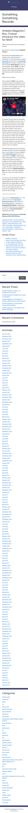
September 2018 (7, 460)
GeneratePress (14, 810)
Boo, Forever (16, 55)
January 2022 (6, 363)
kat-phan (4, 755)
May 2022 (5, 353)
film (3, 737)
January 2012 (6, 655)
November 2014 (6, 572)
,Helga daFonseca (13, 223)
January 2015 (6, 568)
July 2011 (4, 670)
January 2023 (6, 334)
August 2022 (6, 346)
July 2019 (5, 436)
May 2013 (5, 616)
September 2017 (7, 490)
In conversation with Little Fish (14, 244)
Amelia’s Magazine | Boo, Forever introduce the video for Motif (13, 35)
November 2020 (7, 397)
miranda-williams (7, 771)
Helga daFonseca (11, 154)
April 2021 (5, 385)
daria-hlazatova (6, 723)
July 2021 (5, 377)
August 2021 (5, 375)
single (4, 792)
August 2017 (5, 492)
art (3, 704)
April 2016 (5, 531)
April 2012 (5, 648)
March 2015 (5, 563)
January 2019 (6, 451)
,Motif (3, 225)
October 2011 (6, 663)
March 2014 (5, 592)
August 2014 (5, 580)
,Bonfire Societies (18, 220)
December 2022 (6, 336)
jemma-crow (5, 750)
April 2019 (5, 443)
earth (3, 725)
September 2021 (7, 373)
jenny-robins (5, 752)
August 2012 (5, 638)
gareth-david (6, 740)
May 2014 (5, 587)
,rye (3, 227)
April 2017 (5, 502)
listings (4, 764)
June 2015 (5, 555)
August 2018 (5, 463)
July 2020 (5, 407)
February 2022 (6, 360)
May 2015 (5, 558)
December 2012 (6, 629)
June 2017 (5, 497)
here (20, 198)
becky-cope (5, 706)
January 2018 (6, 480)
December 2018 (6, 453)
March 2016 (5, 533)
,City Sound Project (15, 221)
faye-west (5, 735)
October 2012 (6, 633)
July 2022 (5, 348)
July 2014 (5, 582)
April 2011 (5, 677)
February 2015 (6, 565)
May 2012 (5, 646)
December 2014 (6, 570)
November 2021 (6, 368)
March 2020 (5, 416)
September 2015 (7, 548)
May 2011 (5, 675)
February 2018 (6, 477)
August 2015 (5, 551)
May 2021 (5, 382)
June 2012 (5, 643)
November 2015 (6, 543)
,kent (20, 223)
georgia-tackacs (6, 742)
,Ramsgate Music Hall (19, 225)
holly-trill (4, 747)
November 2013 (6, 602)
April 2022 (5, 356)
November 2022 (6, 338)
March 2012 (5, 650)
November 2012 (6, 631)
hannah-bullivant (7, 745)
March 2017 (5, 504)
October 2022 (6, 341)
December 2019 (6, 424)
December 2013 (6, 599)
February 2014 (6, 594)
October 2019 (6, 429)
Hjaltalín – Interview (11, 238)
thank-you (5, 797)
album (4, 702)
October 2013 (6, 604)
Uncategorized (6, 800)
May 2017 (5, 499)
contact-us (5, 714)
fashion (4, 733)
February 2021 (6, 390)
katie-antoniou (6, 757)
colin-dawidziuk (6, 711)
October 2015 (6, 546)
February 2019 (6, 448)
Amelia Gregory (13, 214)
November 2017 (6, 485)
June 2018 (5, 468)
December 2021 (6, 365)
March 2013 (5, 621)
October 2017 (6, 487)
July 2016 (5, 524)
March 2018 (5, 475)
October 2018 (6, 458)
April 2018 (5, 473)
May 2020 (5, 412)
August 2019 (5, 434)
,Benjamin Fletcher (7, 220)
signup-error (5, 790)
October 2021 (6, 370)
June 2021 (5, 380)
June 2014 (5, 585)
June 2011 (5, 672)
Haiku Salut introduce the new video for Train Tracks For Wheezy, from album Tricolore (16, 247)
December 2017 (6, 482)
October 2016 (6, 516)
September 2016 (7, 519)
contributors (5, 716)
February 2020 (6, 419)
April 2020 (5, 414)
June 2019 (5, 438)
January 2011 (6, 685)
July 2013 (5, 611)
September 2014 (7, 577)
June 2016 (5, 526)
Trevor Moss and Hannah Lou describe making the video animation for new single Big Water (16, 253)
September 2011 (7, 665)
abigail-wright (6, 697)
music (4, 773)
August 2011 (5, 668)
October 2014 (6, 575)
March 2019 (5, 446)
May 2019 (5, 441)
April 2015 (5, 560)
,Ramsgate (9, 225)
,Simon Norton (9, 227)
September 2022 (7, 343)
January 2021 (6, 392)
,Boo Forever (5, 221)
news (3, 780)
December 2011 (6, 658)
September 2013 (7, 607)
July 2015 (5, 553)
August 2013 (5, 609)
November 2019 (6, 426)
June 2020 (5, 409)
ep (3, 730)
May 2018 (5, 470)
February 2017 (6, 507)
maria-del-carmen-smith (9, 769)
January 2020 (6, 421)
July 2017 (5, 494)
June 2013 (5, 614)
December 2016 (6, 512)
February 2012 (6, 653)
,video (9, 230)
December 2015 (6, 541)
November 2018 (6, 455)
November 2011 (6, 660)
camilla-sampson (7, 709)
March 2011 (5, 680)
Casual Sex (5, 61)
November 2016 (6, 514)
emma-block (5, 728)
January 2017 (6, 509)
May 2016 (5, 529)
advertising (5, 699)
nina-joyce (5, 783)
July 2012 (5, 641)
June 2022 (5, 351)
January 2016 (6, 538)
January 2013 (6, 626)
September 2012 (7, 636)
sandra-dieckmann (7, 787)
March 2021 (5, 387)
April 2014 (5, 590)
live (3, 766)
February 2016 (6, 536)
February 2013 (6, 624)
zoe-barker (5, 802)
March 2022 (5, 358)
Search (4, 275)
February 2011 (6, 682)
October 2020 (6, 399)
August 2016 (5, 521)
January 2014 (6, 597)
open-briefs (5, 785)
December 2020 (6, 395)
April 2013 (5, 619)
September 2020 (7, 402)
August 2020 (6, 404)
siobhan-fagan (6, 795)
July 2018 (5, 465)
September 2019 (7, 431)
